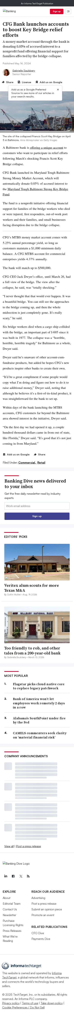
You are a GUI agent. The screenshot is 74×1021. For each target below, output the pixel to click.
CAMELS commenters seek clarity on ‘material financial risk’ (39, 735)
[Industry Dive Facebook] (13, 876)
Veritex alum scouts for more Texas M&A (31, 588)
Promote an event (42, 915)
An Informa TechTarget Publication (37, 3)
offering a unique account (46, 147)
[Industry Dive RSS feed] (28, 876)
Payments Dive (40, 939)
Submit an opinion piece (46, 909)
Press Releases (12, 931)
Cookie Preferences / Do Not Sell (23, 1007)
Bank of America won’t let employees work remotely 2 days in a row (39, 703)
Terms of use (30, 1003)
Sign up (57, 11)
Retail (41, 462)
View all (9, 846)
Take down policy (52, 1003)
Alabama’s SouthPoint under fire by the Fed (39, 720)
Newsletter (9, 915)
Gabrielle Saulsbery (23, 70)
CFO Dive (37, 933)
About (6, 898)
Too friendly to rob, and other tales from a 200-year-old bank (32, 650)
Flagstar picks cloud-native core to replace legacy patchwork (39, 686)
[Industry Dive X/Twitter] (20, 876)
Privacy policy (11, 1003)
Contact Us (10, 909)
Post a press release (28, 846)
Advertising (38, 898)
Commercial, (27, 462)
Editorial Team (11, 903)
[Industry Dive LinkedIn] (5, 876)
